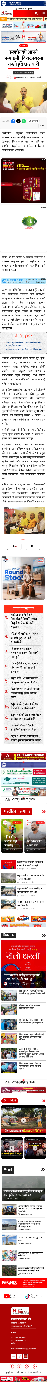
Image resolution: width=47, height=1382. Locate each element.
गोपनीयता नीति (33, 1372)
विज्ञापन (23, 1372)
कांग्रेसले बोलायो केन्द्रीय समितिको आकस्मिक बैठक (24, 727)
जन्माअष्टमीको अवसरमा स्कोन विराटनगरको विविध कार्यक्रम (24, 349)
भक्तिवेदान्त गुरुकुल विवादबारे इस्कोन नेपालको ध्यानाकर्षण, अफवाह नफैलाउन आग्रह (24, 344)
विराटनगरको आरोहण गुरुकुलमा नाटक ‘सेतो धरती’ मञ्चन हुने (25, 652)
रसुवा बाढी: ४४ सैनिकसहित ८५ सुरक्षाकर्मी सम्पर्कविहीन (24, 680)
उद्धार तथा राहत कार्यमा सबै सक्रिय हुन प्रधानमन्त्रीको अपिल (26, 738)
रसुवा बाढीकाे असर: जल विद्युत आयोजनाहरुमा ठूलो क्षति (26, 717)
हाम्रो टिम (9, 1372)
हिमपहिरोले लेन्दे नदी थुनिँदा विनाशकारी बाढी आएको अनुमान (24, 667)
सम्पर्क (17, 1372)
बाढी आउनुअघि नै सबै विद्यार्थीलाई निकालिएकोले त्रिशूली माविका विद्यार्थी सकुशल (24, 621)
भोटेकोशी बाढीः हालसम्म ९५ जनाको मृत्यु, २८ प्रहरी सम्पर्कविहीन (24, 638)
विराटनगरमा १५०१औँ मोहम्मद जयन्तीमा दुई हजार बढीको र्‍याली (25, 693)
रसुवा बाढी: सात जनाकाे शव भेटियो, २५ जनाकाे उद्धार (25, 706)
